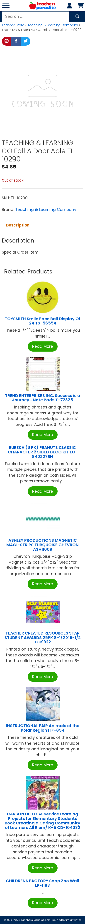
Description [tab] (17, 225)
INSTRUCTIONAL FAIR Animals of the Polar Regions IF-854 (42, 728)
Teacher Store (13, 25)
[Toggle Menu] (6, 5)
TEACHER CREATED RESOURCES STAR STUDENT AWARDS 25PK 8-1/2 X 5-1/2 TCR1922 (43, 637)
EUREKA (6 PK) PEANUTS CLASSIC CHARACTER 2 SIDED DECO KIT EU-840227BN (42, 452)
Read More (42, 346)
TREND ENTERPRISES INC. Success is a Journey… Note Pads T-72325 (42, 398)
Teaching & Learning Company (53, 25)
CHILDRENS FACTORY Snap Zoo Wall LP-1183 (42, 883)
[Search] (77, 16)
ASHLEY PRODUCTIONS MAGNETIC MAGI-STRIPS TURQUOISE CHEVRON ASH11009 (42, 544)
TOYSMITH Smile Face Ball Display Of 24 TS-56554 (42, 321)
